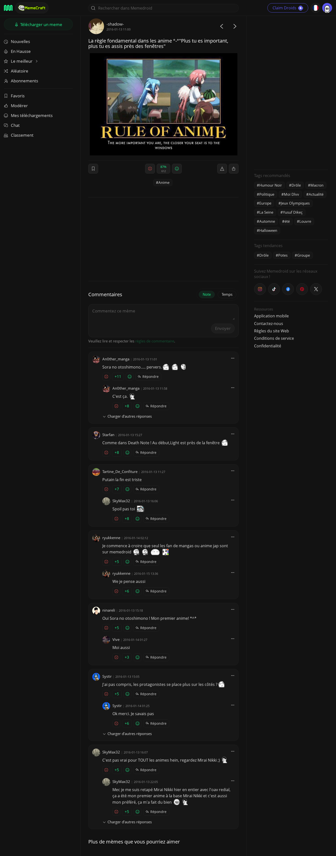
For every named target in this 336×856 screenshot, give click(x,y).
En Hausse (21, 51)
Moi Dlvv (291, 194)
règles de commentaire (154, 341)
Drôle (296, 185)
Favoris (18, 96)
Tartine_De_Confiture (119, 471)
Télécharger (40, 24)
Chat (15, 125)
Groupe (303, 255)
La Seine (266, 212)
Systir (107, 676)
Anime (163, 182)
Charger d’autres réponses (129, 416)
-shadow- (115, 24)
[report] (222, 169)
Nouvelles (20, 41)
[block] (234, 169)
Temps (227, 294)
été (287, 221)
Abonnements (24, 81)
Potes (283, 255)
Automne (267, 221)
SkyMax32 (121, 500)
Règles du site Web (271, 331)
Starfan (108, 434)
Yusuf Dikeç (293, 212)
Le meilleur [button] (22, 61)
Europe (265, 203)
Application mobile (271, 316)
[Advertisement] (291, 92)
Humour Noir (270, 185)
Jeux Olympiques (295, 203)
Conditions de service (274, 338)
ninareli (108, 610)
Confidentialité (267, 346)
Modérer (19, 105)
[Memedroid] (8, 8)
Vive (116, 639)
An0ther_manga (115, 358)
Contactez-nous (268, 323)
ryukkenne (111, 537)
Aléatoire (19, 71)
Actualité (316, 194)
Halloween (268, 230)
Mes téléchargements (32, 115)
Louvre (305, 221)
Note (207, 294)
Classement (22, 135)
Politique (266, 194)
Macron (316, 185)
